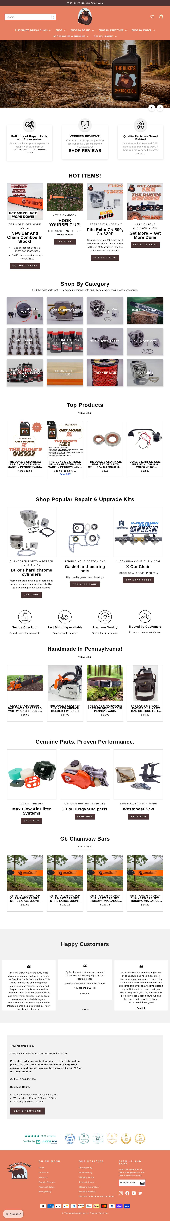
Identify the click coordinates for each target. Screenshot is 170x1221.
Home (41, 1168)
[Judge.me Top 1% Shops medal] (126, 1138)
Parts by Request (47, 1182)
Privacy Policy (85, 1168)
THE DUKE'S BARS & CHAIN (31, 30)
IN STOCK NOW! (105, 257)
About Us (43, 1177)
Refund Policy (85, 1172)
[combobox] (30, 17)
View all (85, 413)
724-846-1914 (28, 1079)
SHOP (59, 30)
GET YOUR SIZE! (145, 245)
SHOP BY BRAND (81, 30)
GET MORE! (65, 241)
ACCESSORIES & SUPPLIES (69, 36)
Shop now (85, 816)
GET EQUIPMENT (104, 36)
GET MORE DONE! (138, 580)
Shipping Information (89, 1187)
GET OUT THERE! (24, 266)
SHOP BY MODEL (142, 30)
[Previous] (151, 108)
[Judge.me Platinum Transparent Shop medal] (84, 1138)
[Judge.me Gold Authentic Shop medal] (112, 1138)
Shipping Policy (86, 1177)
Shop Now (32, 821)
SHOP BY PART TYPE (111, 30)
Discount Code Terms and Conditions (97, 1196)
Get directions (27, 1111)
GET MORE (31, 595)
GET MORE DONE (85, 584)
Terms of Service (87, 1182)
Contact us (44, 1172)
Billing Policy (45, 1191)
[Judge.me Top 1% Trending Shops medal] (140, 1138)
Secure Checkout (87, 1191)
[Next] (160, 108)
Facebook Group (47, 1187)
